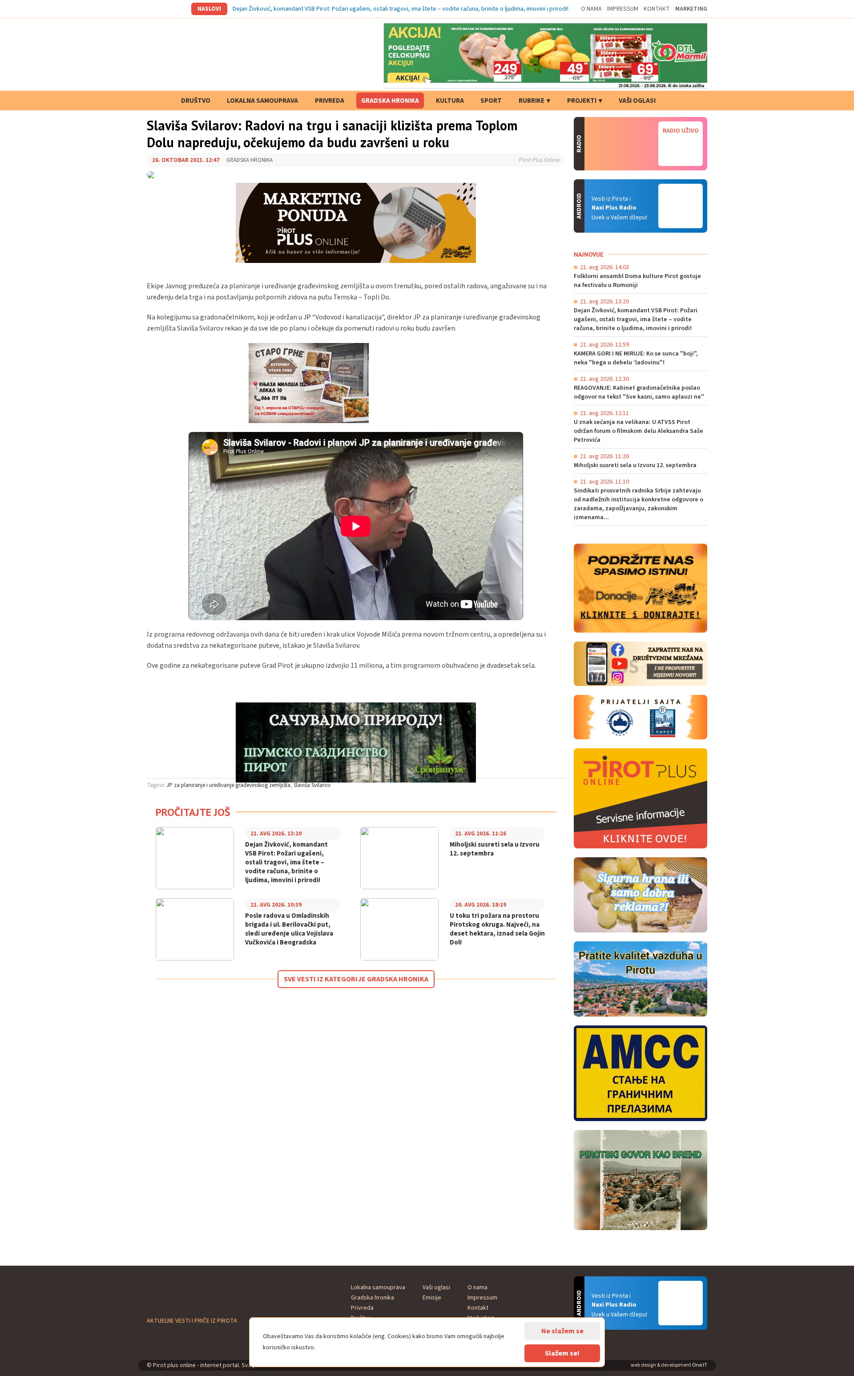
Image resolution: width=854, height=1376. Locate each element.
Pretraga (678, 101)
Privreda (329, 100)
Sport (491, 100)
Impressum (622, 8)
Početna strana (157, 101)
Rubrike (531, 100)
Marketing (691, 8)
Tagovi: (156, 785)
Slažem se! (562, 1353)
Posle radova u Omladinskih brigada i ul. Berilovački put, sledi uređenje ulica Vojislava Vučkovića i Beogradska (289, 929)
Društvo (195, 100)
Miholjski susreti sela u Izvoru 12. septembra (495, 849)
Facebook (152, 9)
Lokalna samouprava (262, 100)
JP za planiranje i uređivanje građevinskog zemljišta (228, 785)
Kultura (450, 100)
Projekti (581, 100)
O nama (591, 8)
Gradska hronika (390, 100)
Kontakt (657, 8)
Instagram (164, 9)
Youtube (177, 9)
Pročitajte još (193, 812)
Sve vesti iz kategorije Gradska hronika (356, 979)
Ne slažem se (562, 1331)
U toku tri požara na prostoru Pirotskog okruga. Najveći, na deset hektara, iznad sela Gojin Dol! (497, 929)
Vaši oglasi (637, 100)
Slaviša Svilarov (312, 785)
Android (680, 206)
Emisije (432, 1297)
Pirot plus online (211, 55)
